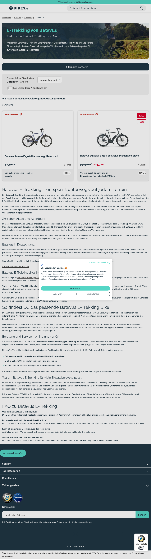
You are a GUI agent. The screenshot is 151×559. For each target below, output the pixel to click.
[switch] (141, 548)
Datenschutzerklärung (99, 262)
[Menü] (146, 535)
